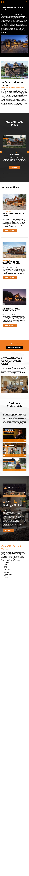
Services (8, 530)
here (11, 525)
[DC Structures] (5, 2)
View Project (10, 230)
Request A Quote (14, 347)
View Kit (15, 167)
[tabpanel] (14, 152)
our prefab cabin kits (13, 21)
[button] (1, 152)
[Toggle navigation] (27, 2)
